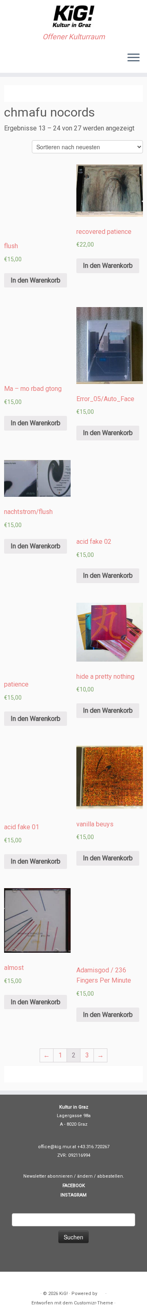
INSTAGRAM (73, 1195)
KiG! (63, 1293)
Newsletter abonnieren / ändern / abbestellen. (73, 1176)
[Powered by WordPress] (101, 1292)
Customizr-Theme (93, 1303)
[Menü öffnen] (133, 58)
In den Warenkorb (35, 280)
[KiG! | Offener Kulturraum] (73, 16)
